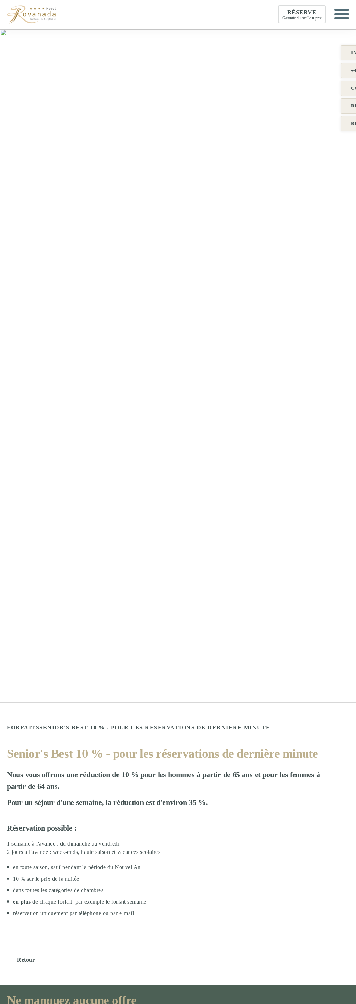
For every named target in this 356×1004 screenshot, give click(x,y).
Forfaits (23, 727)
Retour (26, 960)
